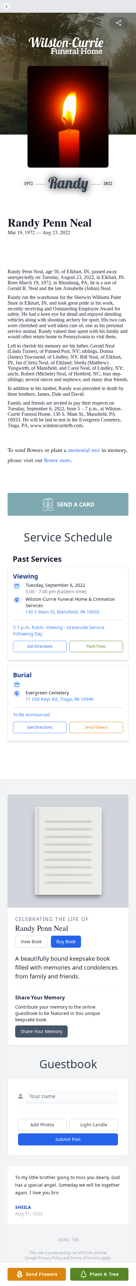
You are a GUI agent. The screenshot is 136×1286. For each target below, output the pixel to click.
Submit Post (68, 1139)
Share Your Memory (41, 1031)
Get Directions (40, 646)
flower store (57, 460)
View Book (31, 941)
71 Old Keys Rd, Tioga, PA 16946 (59, 699)
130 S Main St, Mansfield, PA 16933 (62, 612)
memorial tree (84, 450)
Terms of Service (85, 1258)
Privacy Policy (50, 1258)
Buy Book (66, 941)
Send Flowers (96, 727)
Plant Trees (96, 646)
